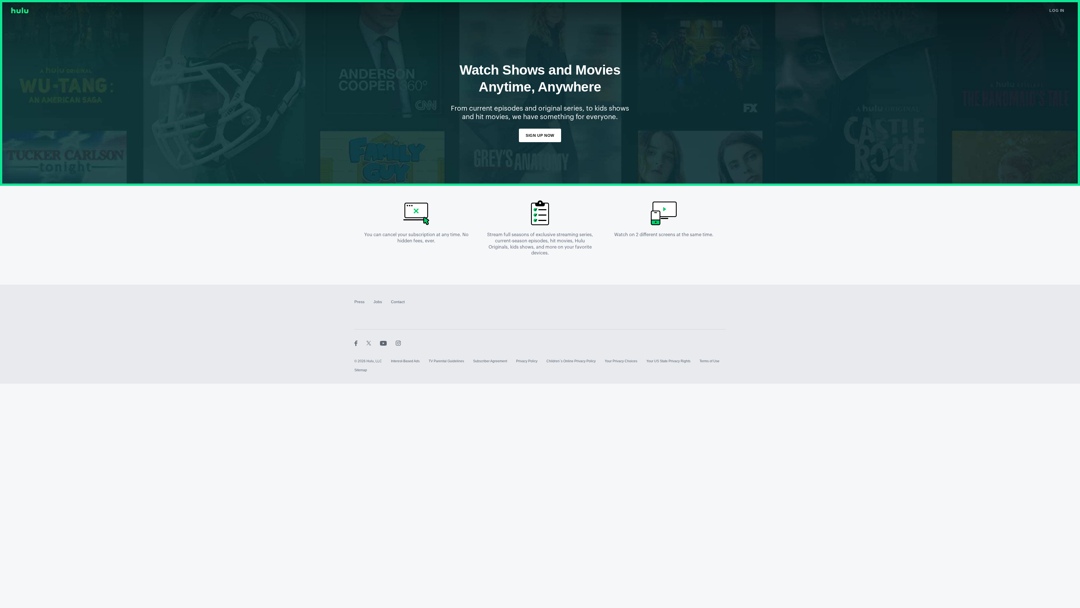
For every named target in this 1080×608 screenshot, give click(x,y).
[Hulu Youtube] (388, 343)
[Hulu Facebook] (360, 343)
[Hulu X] (373, 343)
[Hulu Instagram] (398, 343)
